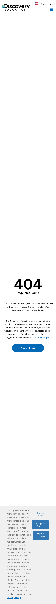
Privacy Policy (14, 597)
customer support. (42, 337)
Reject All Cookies (40, 535)
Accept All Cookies (40, 524)
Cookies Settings (40, 514)
